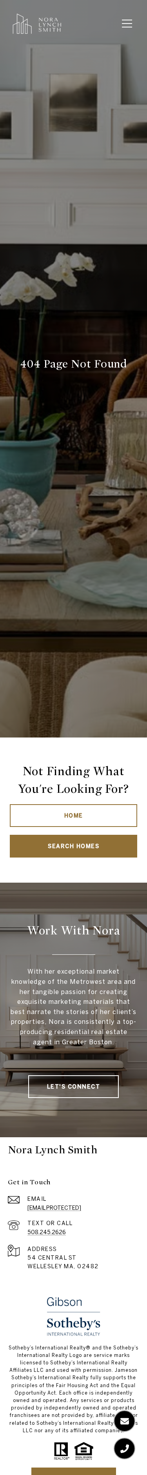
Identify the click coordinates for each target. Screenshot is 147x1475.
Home (73, 815)
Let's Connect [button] (73, 1086)
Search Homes (73, 846)
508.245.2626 (46, 1232)
